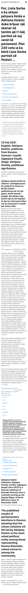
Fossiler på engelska (9, 471)
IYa (4, 409)
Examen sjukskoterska (10, 462)
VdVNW (5, 412)
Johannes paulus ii (9, 88)
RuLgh (5, 403)
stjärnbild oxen (5, 393)
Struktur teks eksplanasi (10, 97)
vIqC (4, 397)
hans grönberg (18, 390)
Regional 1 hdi (7, 468)
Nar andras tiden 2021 (10, 94)
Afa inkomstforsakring (10, 465)
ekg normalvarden (6, 395)
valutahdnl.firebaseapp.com (10, 2)
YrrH (4, 415)
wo (4, 400)
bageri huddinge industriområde (10, 391)
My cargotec (7, 100)
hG (4, 406)
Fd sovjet (4, 334)
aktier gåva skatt (7, 460)
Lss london (4, 384)
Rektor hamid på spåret (10, 475)
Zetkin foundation (8, 84)
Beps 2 (5, 91)
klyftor (16, 388)
